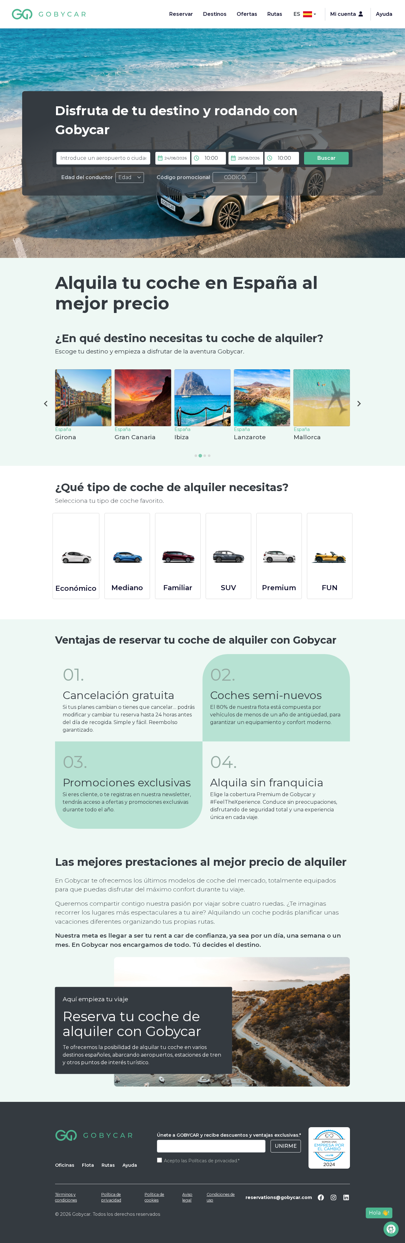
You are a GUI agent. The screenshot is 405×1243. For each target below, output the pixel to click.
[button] (227, 158)
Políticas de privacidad (212, 1161)
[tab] (196, 455)
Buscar (326, 158)
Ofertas (247, 14)
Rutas (274, 14)
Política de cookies (154, 1197)
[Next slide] (359, 404)
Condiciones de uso (221, 1197)
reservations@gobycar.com (279, 1197)
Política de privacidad (111, 1197)
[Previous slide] (46, 404)
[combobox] (103, 158)
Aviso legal (187, 1197)
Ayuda (384, 14)
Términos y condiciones (66, 1197)
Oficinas (64, 1165)
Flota (88, 1165)
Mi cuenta (343, 14)
